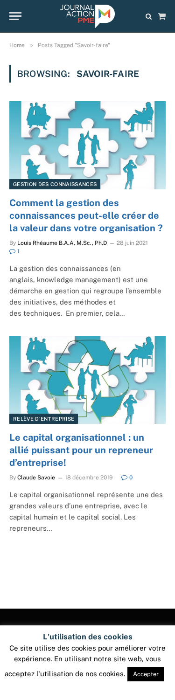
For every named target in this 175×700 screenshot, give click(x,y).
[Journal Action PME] (87, 16)
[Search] (149, 16)
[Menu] (15, 16)
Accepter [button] (146, 674)
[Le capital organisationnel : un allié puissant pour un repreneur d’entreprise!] (87, 379)
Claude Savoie (36, 477)
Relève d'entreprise (43, 419)
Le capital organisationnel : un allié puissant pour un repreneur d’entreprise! (81, 450)
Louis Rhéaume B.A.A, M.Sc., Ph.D (62, 243)
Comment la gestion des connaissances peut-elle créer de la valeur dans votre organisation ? (86, 215)
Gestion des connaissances (55, 184)
